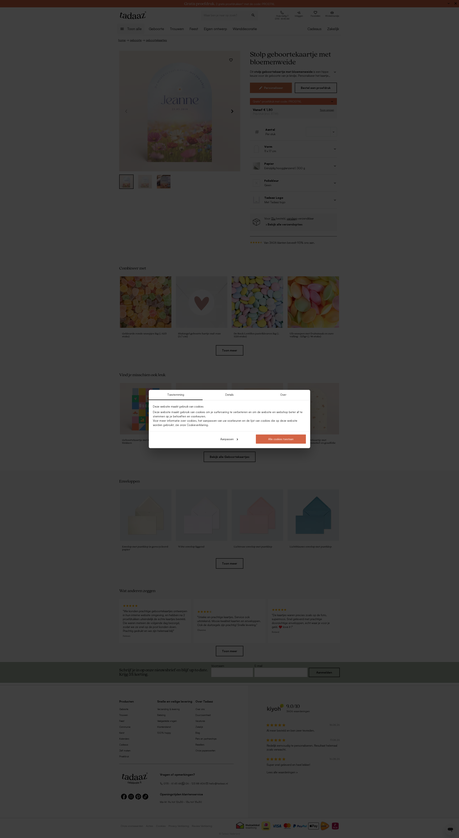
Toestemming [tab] (175, 394)
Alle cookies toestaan (281, 439)
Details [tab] (229, 394)
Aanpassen (227, 439)
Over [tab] (283, 394)
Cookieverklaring (197, 425)
